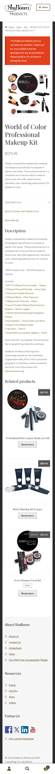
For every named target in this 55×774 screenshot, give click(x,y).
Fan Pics (13, 690)
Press (12, 696)
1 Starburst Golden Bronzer (19, 293)
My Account (9, 769)
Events (12, 685)
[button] (45, 76)
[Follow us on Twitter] (16, 729)
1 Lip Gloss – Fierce (15, 328)
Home (11, 27)
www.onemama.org (14, 370)
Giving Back (15, 648)
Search (27, 769)
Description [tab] (13, 202)
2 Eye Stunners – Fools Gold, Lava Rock (25, 320)
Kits (26, 27)
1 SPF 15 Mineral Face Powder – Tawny (25, 285)
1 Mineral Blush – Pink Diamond (21, 297)
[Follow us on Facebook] (8, 729)
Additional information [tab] (22, 211)
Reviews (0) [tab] (12, 220)
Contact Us (15, 642)
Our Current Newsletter (21, 738)
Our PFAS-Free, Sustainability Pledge (28, 659)
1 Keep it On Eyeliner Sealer (19, 324)
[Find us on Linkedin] (24, 729)
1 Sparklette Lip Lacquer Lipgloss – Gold (26, 332)
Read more (27, 444)
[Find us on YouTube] (33, 729)
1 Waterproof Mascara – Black (21, 301)
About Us (14, 636)
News (12, 653)
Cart (42, 766)
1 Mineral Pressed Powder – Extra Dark (25, 289)
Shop (18, 27)
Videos (12, 702)
